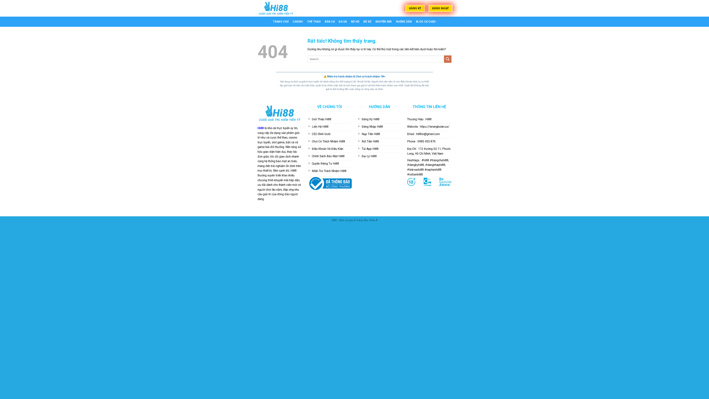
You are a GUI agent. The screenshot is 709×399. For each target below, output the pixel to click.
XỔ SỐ (367, 21)
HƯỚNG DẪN (404, 21)
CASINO (298, 21)
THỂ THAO (314, 21)
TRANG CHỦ (281, 21)
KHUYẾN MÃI (384, 21)
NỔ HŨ (355, 21)
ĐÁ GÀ (343, 21)
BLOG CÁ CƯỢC (426, 21)
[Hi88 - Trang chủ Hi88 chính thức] (276, 8)
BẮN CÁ (330, 21)
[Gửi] (447, 59)
